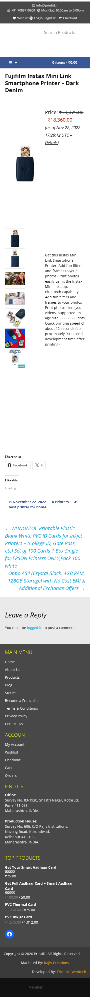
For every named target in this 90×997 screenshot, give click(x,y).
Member (37, 987)
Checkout (70, 18)
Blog (8, 685)
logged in (34, 627)
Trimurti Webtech (71, 971)
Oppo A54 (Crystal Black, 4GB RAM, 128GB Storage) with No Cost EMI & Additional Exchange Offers (46, 581)
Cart (8, 767)
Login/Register (45, 18)
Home (10, 661)
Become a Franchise (21, 700)
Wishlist (23, 18)
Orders (11, 775)
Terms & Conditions (21, 708)
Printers (62, 501)
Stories (10, 692)
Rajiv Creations (56, 962)
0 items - (64, 62)
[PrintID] (11, 40)
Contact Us (14, 723)
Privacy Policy (16, 716)
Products (12, 677)
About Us (12, 669)
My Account (14, 744)
